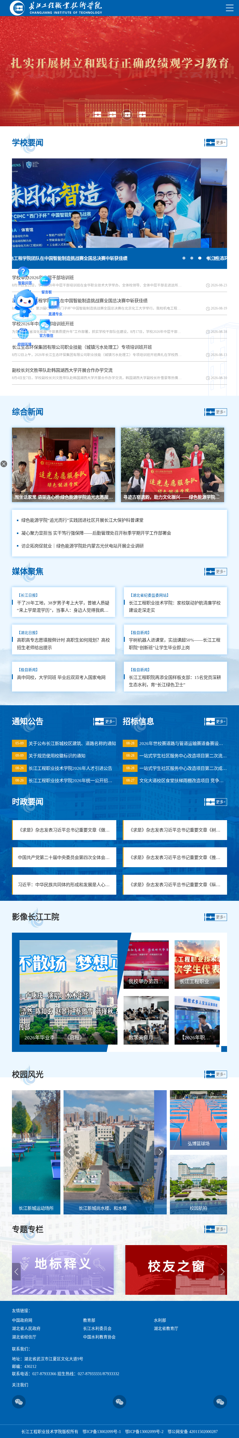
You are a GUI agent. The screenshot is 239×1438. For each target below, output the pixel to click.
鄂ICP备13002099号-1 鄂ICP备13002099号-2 (123, 1432)
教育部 (89, 1320)
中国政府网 (22, 1320)
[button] (97, 114)
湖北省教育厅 (166, 1328)
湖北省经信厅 (24, 1337)
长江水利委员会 (97, 1328)
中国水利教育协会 (99, 1337)
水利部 (160, 1320)
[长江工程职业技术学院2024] (56, 8)
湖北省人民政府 (26, 1328)
